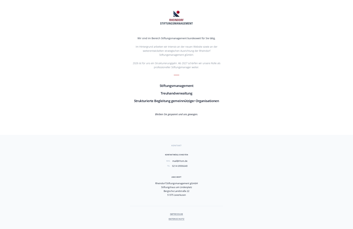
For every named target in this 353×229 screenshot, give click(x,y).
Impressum (176, 214)
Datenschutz (176, 219)
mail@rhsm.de (179, 161)
